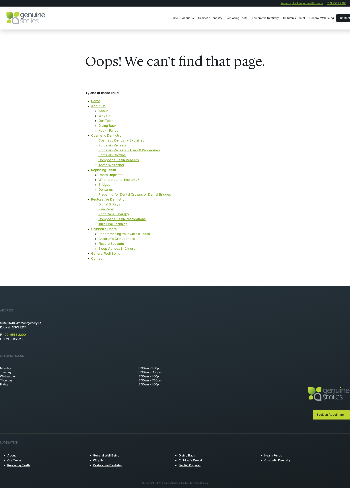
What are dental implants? (118, 180)
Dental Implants (110, 175)
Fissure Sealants (111, 244)
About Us (188, 17)
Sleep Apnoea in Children (117, 248)
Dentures (105, 189)
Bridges (104, 185)
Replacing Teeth (237, 17)
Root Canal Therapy (113, 214)
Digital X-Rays (109, 204)
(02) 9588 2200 (336, 3)
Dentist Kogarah (190, 465)
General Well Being (321, 17)
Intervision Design (198, 483)
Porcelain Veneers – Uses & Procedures (129, 150)
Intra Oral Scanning (112, 224)
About (103, 111)
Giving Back (107, 126)
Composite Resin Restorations (122, 219)
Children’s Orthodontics (116, 239)
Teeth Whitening (111, 165)
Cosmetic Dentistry (210, 17)
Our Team (106, 121)
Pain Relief (106, 209)
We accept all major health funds (302, 3)
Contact (97, 258)
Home (174, 17)
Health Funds (108, 130)
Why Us (104, 116)
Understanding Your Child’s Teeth (124, 234)
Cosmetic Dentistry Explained (121, 140)
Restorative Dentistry (265, 17)
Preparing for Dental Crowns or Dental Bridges (134, 194)
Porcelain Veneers (112, 145)
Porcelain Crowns (112, 155)
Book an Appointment (331, 414)
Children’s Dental (294, 17)
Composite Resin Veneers (118, 160)
